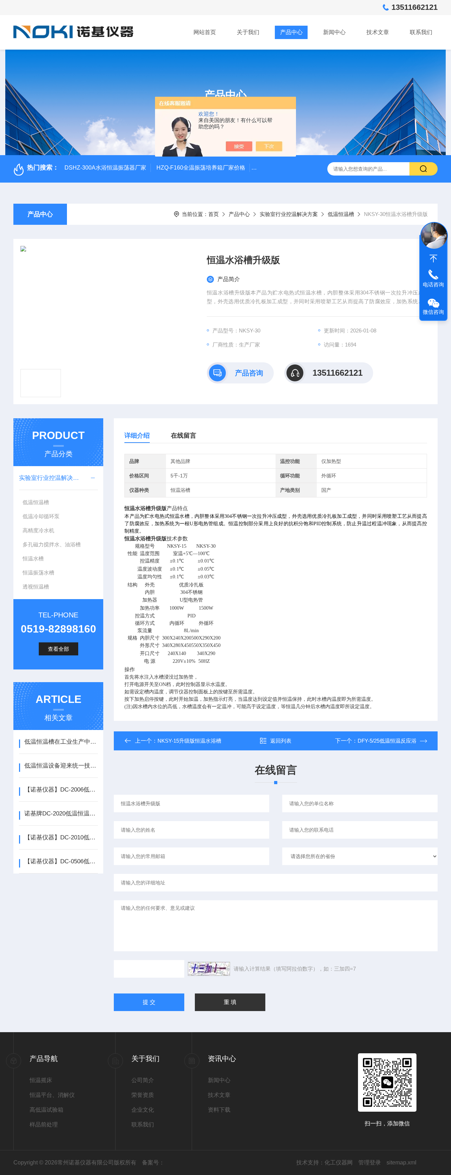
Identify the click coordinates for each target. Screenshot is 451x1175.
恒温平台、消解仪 (52, 1095)
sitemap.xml (401, 1163)
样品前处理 (44, 1125)
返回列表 (280, 741)
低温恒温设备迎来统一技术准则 (61, 765)
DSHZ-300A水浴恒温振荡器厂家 (105, 168)
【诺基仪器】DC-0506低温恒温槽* (61, 861)
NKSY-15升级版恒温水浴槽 (189, 741)
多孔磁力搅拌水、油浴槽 (52, 544)
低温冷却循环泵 (41, 516)
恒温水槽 (33, 558)
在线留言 (183, 435)
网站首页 (204, 32)
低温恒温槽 (341, 214)
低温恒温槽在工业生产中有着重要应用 (61, 741)
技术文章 (377, 32)
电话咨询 (433, 284)
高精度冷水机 (38, 530)
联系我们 (421, 32)
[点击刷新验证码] (209, 969)
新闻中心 (334, 32)
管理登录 (369, 1163)
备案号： (153, 1163)
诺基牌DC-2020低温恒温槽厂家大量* (61, 813)
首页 (213, 214)
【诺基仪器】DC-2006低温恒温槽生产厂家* (61, 789)
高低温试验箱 (46, 1110)
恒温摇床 (41, 1080)
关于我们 (248, 32)
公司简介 (142, 1080)
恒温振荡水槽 (38, 573)
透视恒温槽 (36, 587)
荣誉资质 (142, 1095)
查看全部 (58, 649)
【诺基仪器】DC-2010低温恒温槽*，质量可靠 (61, 837)
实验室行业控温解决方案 (289, 214)
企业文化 (142, 1110)
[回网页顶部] (433, 259)
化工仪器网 (339, 1163)
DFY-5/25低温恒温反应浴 (387, 741)
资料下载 (219, 1110)
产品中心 (291, 32)
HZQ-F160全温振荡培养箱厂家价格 (200, 168)
